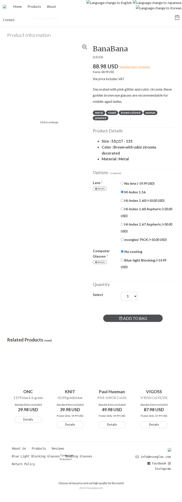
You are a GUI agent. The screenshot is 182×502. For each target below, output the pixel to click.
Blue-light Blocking (143, 263)
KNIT (70, 391)
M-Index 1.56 (135, 192)
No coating (133, 251)
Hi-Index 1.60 (144, 200)
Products (39, 448)
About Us (19, 448)
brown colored (130, 112)
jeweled (100, 118)
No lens (139, 183)
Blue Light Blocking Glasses (36, 456)
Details (28, 419)
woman (150, 112)
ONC (28, 391)
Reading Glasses (78, 456)
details (101, 188)
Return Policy (23, 464)
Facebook (159, 463)
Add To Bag (135, 318)
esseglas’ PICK (145, 239)
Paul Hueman (112, 391)
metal (99, 112)
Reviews (58, 448)
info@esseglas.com (155, 456)
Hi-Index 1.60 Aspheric (146, 212)
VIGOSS (154, 391)
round (112, 112)
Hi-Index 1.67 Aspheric (146, 227)
